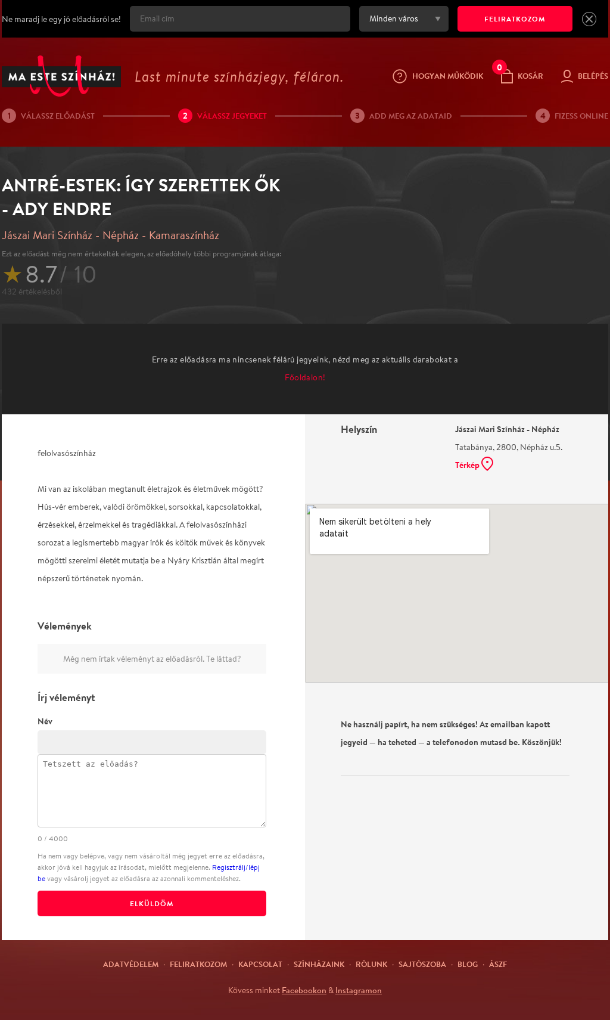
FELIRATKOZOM (515, 19)
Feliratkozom (198, 964)
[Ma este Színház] (61, 76)
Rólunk (371, 964)
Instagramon (358, 990)
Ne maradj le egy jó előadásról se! (61, 19)
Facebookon (304, 990)
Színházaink (319, 964)
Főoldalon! (305, 377)
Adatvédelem (130, 964)
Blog (468, 964)
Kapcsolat (260, 964)
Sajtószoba (422, 964)
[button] (589, 19)
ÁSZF (498, 964)
